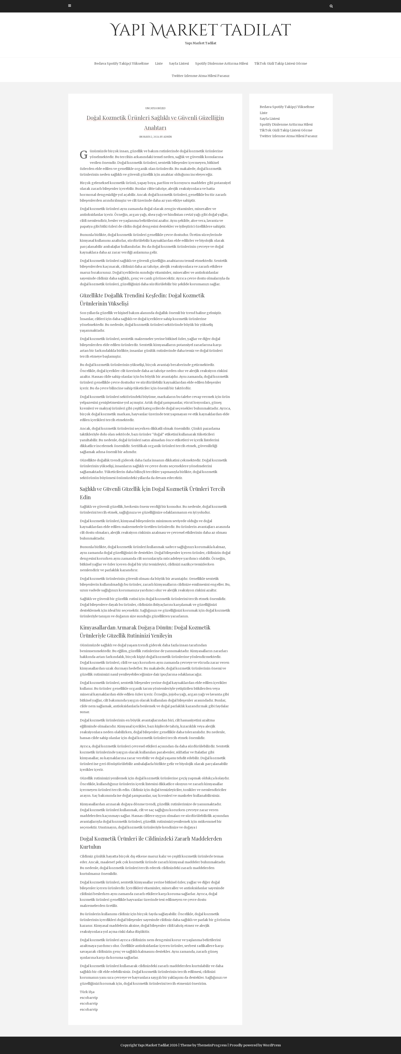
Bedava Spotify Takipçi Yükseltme (121, 63)
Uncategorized (155, 108)
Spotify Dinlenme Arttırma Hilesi (221, 63)
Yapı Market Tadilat (200, 32)
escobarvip (89, 998)
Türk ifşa (87, 992)
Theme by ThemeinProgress (203, 1045)
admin (167, 136)
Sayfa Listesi (179, 63)
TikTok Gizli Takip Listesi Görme (280, 63)
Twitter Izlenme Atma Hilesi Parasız (201, 76)
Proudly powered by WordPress (255, 1045)
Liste (159, 63)
